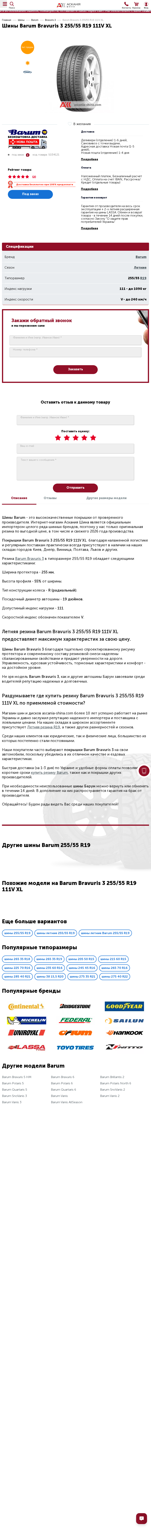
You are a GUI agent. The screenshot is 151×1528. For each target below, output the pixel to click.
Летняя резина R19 (43, 727)
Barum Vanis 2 (110, 1096)
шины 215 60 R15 (113, 959)
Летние (140, 267)
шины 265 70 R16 (114, 968)
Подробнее (89, 159)
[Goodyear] (124, 1010)
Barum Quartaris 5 (14, 1089)
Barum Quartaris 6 (63, 1089)
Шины (21, 20)
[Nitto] (124, 1053)
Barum (34, 20)
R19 (143, 278)
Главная (6, 20)
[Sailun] (124, 1023)
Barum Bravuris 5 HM (16, 1077)
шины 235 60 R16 (50, 968)
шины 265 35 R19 (49, 959)
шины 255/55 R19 (17, 933)
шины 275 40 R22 (115, 976)
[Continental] (26, 1010)
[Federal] (75, 1024)
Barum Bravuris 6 (62, 1077)
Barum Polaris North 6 (115, 1083)
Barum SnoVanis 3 (14, 1096)
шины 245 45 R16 (82, 968)
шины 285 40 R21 (17, 976)
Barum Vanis (59, 1096)
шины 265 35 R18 (17, 959)
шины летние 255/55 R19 (56, 933)
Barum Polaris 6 (62, 1083)
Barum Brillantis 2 (112, 1077)
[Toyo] (75, 1053)
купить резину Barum (49, 772)
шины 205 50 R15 (81, 959)
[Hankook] (124, 1037)
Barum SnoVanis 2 (112, 1089)
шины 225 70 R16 (17, 968)
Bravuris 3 (50, 20)
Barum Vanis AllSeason (66, 1102)
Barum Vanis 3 (11, 1102)
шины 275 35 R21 (82, 976)
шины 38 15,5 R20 (50, 976)
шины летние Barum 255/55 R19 (105, 933)
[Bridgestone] (75, 1013)
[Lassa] (26, 1051)
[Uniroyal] (26, 1035)
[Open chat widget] (141, 1518)
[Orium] (75, 1037)
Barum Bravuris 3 (29, 558)
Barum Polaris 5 (13, 1083)
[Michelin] (26, 1023)
